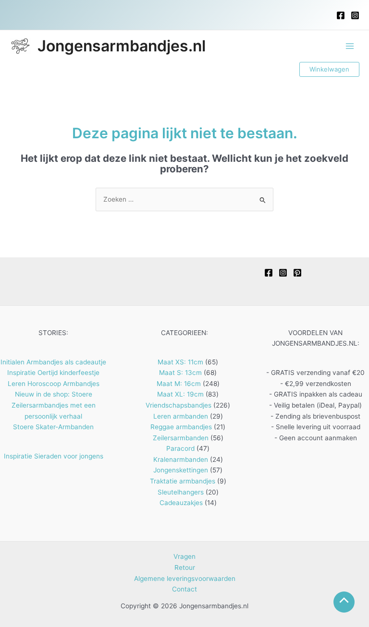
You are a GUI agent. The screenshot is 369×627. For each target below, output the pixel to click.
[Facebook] (340, 15)
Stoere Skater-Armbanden (53, 427)
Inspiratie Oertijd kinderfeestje (53, 372)
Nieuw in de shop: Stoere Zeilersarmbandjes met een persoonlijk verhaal (54, 405)
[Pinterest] (297, 272)
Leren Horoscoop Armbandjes (53, 383)
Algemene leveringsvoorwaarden (184, 578)
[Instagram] (355, 15)
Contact (184, 589)
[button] (329, 69)
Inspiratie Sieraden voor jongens (53, 456)
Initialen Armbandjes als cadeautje (53, 362)
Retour (184, 567)
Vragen (184, 556)
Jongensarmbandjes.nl (121, 45)
